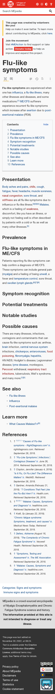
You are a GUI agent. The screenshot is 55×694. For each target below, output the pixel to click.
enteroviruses (38, 352)
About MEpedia (12, 671)
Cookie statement (13, 689)
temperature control (26, 279)
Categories (8, 588)
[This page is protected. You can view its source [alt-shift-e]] (31, 79)
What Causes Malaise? (22, 424)
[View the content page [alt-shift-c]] (6, 79)
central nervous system (34, 347)
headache (24, 191)
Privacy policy (10, 667)
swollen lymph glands (20, 283)
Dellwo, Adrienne (25, 534)
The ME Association (40, 558)
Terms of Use (19, 656)
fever (14, 191)
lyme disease (20, 365)
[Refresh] (43, 79)
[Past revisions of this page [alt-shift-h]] (37, 79)
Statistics (8, 685)
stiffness (7, 200)
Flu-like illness (17, 396)
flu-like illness (34, 93)
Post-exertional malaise (23, 406)
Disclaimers (9, 676)
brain (5, 347)
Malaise (44, 205)
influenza (17, 93)
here (49, 33)
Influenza (14, 401)
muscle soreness (41, 191)
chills (32, 187)
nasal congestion (12, 196)
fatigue (6, 191)
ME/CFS (25, 102)
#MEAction (17, 44)
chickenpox (21, 352)
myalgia (7, 274)
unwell (43, 274)
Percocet (7, 369)
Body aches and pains (15, 187)
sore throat (30, 196)
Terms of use (10, 680)
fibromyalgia (22, 356)
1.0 (17, 440)
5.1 (20, 501)
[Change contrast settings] (46, 4)
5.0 (17, 501)
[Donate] (46, 684)
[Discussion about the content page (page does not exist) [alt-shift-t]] (12, 79)
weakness (32, 209)
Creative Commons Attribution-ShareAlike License (20, 648)
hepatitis (36, 356)
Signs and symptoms (29, 588)
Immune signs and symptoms (21, 593)
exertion (31, 111)
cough (40, 187)
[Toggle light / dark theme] (42, 4)
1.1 (20, 440)
